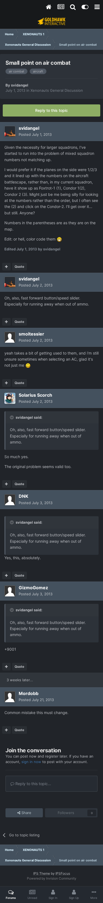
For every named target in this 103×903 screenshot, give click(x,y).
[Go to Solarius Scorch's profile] (9, 398)
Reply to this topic (51, 110)
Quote (19, 266)
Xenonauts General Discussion (56, 90)
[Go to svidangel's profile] (9, 131)
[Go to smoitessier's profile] (9, 337)
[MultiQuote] (6, 267)
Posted (35, 134)
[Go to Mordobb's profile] (9, 696)
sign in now (31, 761)
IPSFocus (62, 873)
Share (25, 812)
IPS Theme (41, 873)
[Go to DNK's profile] (9, 499)
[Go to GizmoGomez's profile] (9, 590)
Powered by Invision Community (51, 878)
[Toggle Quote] (12, 417)
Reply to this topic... (32, 783)
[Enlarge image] (59, 239)
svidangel (19, 85)
